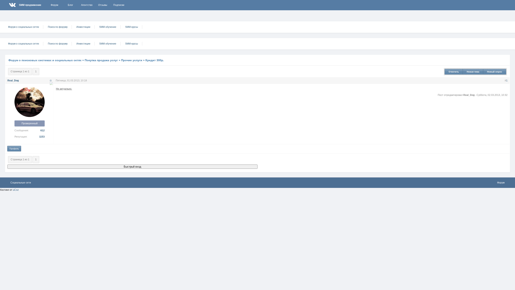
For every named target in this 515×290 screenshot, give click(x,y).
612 (42, 130)
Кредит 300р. (154, 60)
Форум (54, 5)
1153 (42, 136)
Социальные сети (20, 182)
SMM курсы (131, 27)
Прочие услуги (131, 60)
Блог (70, 5)
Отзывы (102, 5)
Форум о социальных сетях (23, 27)
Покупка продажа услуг (101, 60)
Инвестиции (83, 27)
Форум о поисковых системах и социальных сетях (44, 60)
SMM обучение (107, 27)
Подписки (118, 5)
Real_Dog (13, 80)
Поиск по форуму (58, 27)
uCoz (16, 189)
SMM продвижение (30, 5)
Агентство (87, 5)
